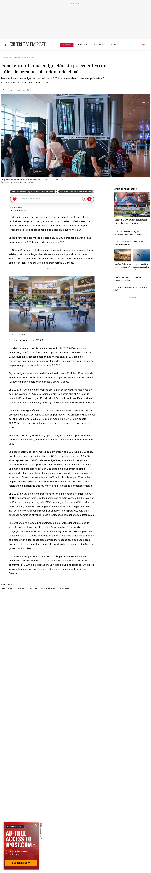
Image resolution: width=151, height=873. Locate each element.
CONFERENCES (67, 45)
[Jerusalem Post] (26, 44)
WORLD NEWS (99, 45)
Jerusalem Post (6, 57)
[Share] (3, 90)
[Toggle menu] (5, 44)
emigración (64, 588)
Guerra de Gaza (7, 588)
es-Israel (33, 588)
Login (143, 45)
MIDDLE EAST (115, 45)
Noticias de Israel (28, 57)
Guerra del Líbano (48, 588)
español (17, 57)
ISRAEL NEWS (83, 45)
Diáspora (21, 588)
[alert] (21, 845)
